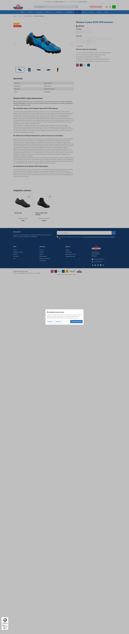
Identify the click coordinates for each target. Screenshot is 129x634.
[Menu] (7, 618)
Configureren (58, 321)
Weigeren (50, 321)
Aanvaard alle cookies (76, 321)
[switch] (5, 628)
